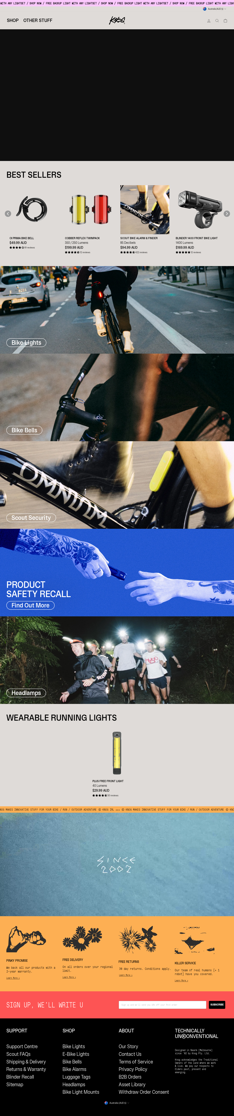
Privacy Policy (133, 1069)
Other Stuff (37, 20)
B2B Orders (130, 1077)
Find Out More (30, 605)
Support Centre (22, 1046)
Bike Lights (74, 1046)
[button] (17, 247)
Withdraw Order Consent (144, 1092)
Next (227, 213)
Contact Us (130, 1054)
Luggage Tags (76, 1077)
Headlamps (74, 1084)
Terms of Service (136, 1062)
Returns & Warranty (26, 1069)
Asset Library (132, 1084)
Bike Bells (72, 1062)
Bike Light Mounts (81, 1092)
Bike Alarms (74, 1069)
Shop (13, 20)
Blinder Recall (20, 1077)
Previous (6, 213)
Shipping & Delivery (26, 1062)
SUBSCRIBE (217, 1004)
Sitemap (14, 1084)
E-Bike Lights (76, 1054)
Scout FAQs (18, 1054)
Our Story (128, 1046)
